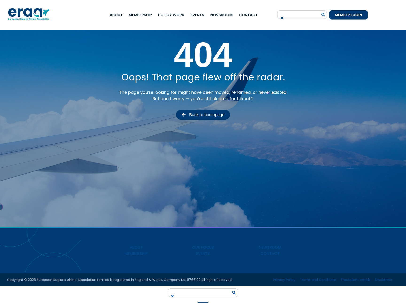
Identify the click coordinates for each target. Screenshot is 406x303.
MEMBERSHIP (136, 253)
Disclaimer (383, 279)
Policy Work (171, 15)
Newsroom (221, 15)
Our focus (203, 247)
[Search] (323, 14)
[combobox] (299, 13)
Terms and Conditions (318, 279)
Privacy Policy (284, 279)
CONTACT (270, 253)
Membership (140, 15)
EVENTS (203, 253)
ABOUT (136, 247)
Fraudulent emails (356, 279)
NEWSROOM (270, 247)
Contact (248, 15)
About (116, 15)
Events (197, 15)
